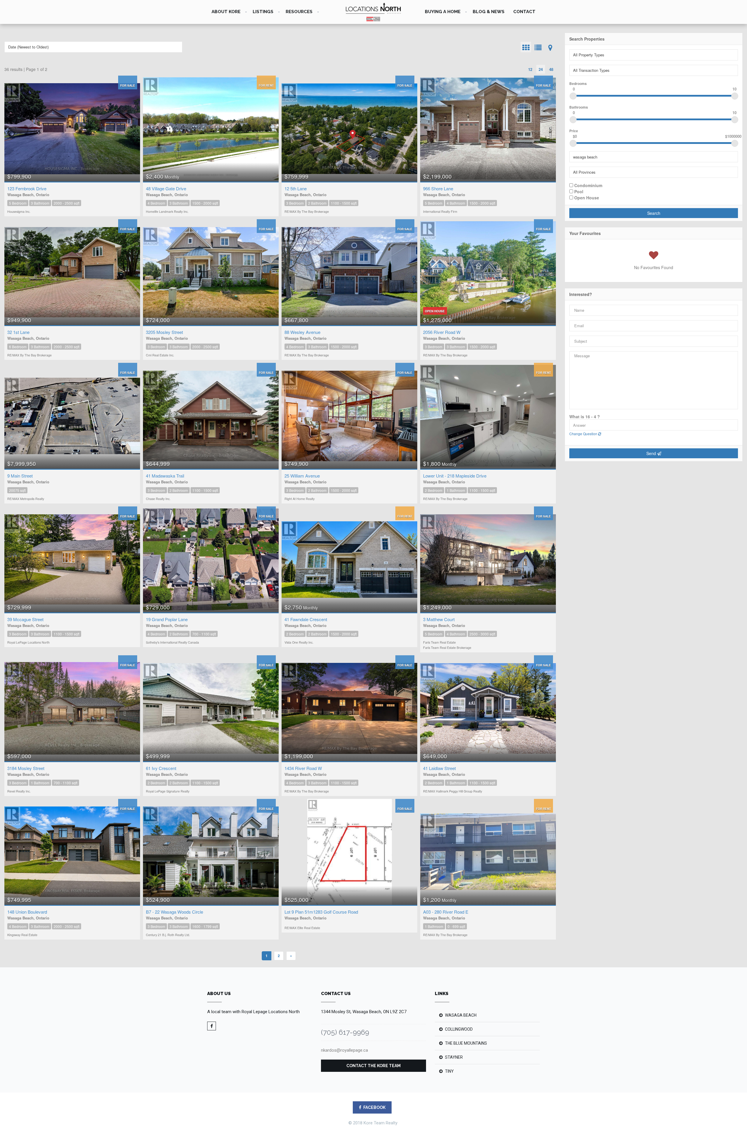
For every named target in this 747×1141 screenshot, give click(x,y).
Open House (586, 197)
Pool (578, 191)
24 (541, 69)
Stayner (454, 1057)
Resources (299, 11)
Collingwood (459, 1029)
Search (653, 213)
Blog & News (489, 11)
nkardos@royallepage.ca (344, 1050)
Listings (263, 11)
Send (651, 453)
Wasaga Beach (461, 1015)
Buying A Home (442, 11)
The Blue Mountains (466, 1043)
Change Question (583, 433)
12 (530, 69)
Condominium (587, 185)
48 (551, 69)
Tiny (449, 1071)
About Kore (226, 11)
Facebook (374, 1107)
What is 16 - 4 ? (584, 416)
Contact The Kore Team (373, 1065)
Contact (524, 11)
